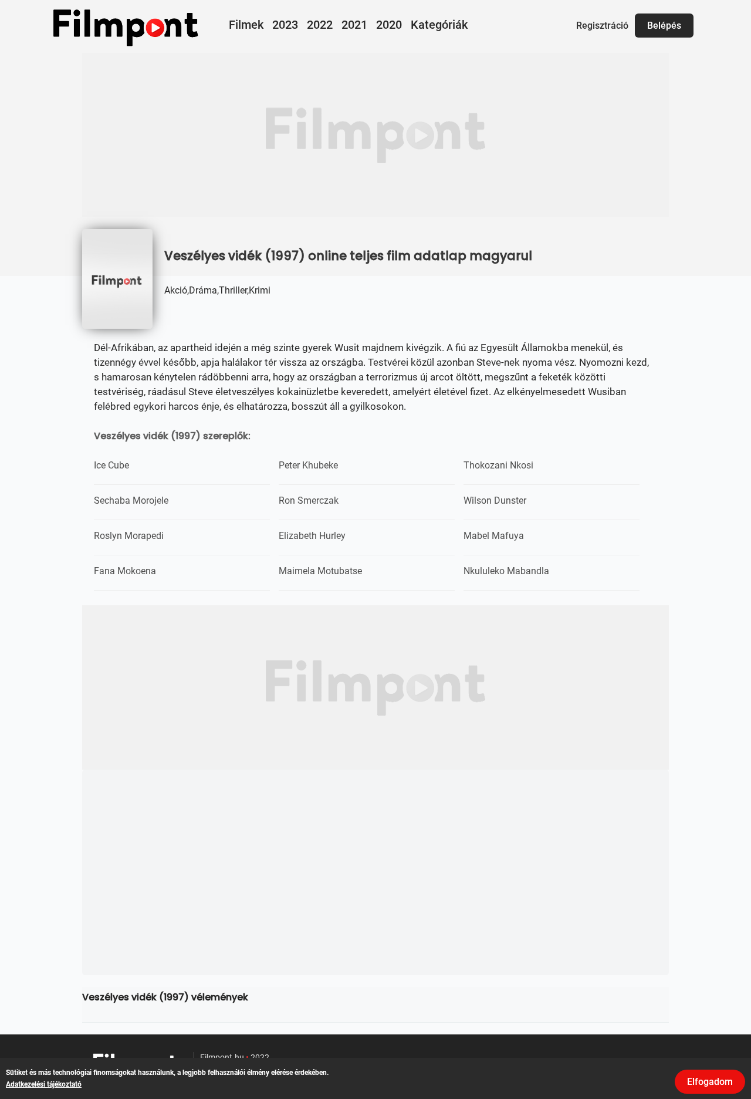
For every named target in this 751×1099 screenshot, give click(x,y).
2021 (354, 25)
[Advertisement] (375, 135)
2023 (285, 25)
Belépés (664, 25)
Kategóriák (439, 25)
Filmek (246, 25)
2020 (389, 25)
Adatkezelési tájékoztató (44, 1084)
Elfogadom (710, 1081)
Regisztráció (602, 25)
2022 (320, 25)
